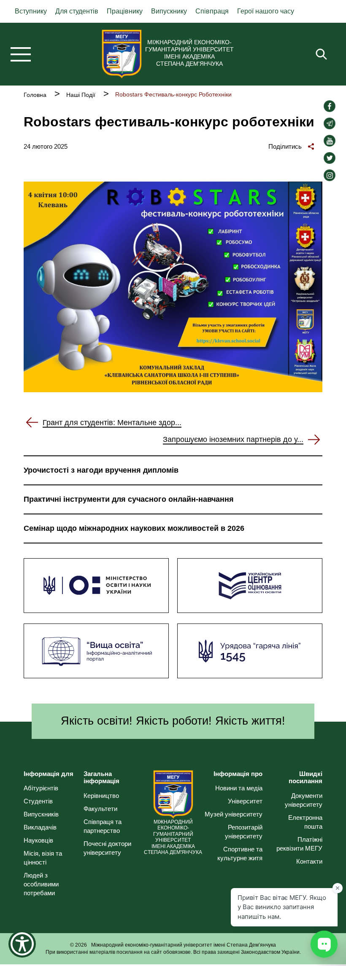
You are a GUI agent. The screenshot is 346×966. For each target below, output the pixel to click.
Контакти (309, 861)
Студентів (38, 801)
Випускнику (169, 11)
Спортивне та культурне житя (239, 854)
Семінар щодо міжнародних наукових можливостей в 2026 (134, 528)
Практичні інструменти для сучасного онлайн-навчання (129, 499)
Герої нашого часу (265, 11)
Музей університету (233, 814)
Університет (245, 801)
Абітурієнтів (41, 788)
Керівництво (101, 795)
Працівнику (125, 11)
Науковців (38, 840)
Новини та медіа (238, 788)
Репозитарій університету (243, 832)
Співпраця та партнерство (103, 826)
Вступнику (31, 11)
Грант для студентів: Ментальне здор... (112, 422)
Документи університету (303, 800)
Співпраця (212, 11)
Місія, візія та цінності (43, 858)
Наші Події (80, 94)
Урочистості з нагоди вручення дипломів (101, 470)
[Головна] (122, 53)
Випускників (41, 814)
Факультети (100, 808)
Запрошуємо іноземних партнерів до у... (233, 439)
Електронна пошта (305, 822)
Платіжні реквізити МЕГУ (299, 844)
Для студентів (76, 11)
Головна (35, 94)
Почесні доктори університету (107, 848)
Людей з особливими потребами (41, 884)
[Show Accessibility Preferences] (22, 944)
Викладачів (40, 827)
